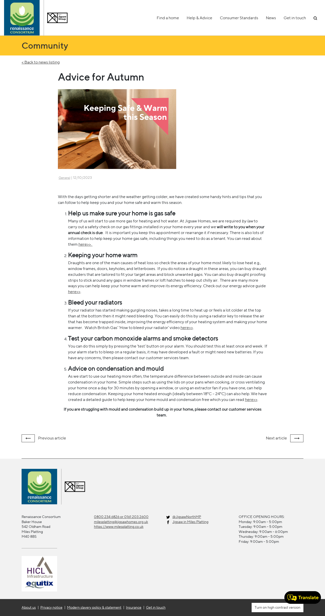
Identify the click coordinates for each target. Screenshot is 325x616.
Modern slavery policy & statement (94, 607)
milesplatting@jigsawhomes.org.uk (121, 522)
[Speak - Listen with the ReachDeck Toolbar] (302, 597)
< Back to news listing (41, 62)
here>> (187, 327)
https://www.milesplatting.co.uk (118, 527)
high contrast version (283, 607)
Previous (51, 438)
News (271, 17)
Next (276, 438)
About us (29, 607)
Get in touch (295, 17)
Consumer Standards (239, 17)
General (64, 178)
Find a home (168, 17)
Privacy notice (51, 607)
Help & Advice (199, 17)
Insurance (133, 607)
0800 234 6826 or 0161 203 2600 (121, 517)
